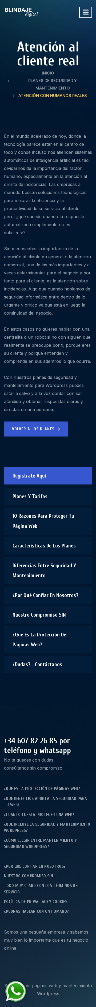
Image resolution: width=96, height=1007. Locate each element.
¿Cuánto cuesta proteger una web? (39, 814)
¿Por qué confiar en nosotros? (45, 595)
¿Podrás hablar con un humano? (36, 911)
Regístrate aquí (29, 476)
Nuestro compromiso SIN (39, 615)
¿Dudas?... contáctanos (37, 664)
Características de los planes (44, 546)
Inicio (48, 73)
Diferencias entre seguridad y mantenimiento (44, 570)
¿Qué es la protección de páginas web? (39, 640)
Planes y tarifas (30, 496)
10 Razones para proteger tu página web (43, 521)
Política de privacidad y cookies (35, 901)
